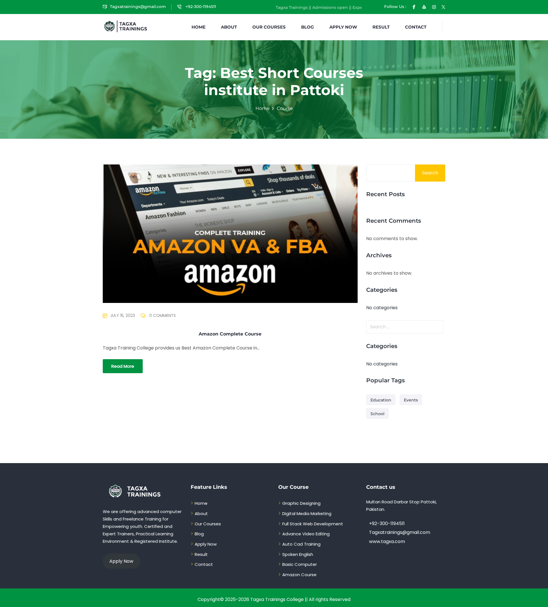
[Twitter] (443, 6)
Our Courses (269, 27)
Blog (307, 27)
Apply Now (343, 27)
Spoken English (297, 554)
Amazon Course (299, 575)
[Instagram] (434, 6)
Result (381, 27)
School (377, 413)
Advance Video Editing (306, 534)
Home (199, 27)
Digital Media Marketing (306, 513)
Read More (122, 366)
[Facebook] (414, 6)
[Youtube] (424, 6)
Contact (415, 27)
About (229, 27)
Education (380, 400)
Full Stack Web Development (312, 524)
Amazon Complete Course (230, 334)
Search (430, 173)
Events (411, 400)
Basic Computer (299, 564)
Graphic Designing (301, 503)
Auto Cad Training (301, 544)
